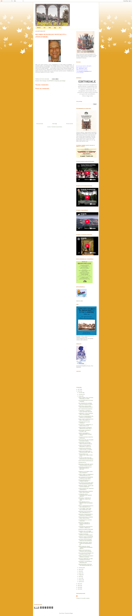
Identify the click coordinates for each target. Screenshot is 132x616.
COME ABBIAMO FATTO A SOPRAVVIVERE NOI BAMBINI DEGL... (86, 503)
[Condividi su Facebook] (56, 79)
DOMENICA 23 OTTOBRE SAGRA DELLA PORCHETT (85, 472)
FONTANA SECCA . (82, 462)
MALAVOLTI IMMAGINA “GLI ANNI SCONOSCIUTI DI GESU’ (86, 559)
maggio (80, 574)
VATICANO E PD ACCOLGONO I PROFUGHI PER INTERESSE (85, 540)
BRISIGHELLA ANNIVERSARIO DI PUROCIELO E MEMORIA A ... (86, 515)
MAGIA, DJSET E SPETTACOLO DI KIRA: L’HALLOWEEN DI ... (86, 420)
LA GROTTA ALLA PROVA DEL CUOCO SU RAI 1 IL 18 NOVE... (86, 449)
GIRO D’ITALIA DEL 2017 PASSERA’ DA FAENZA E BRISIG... (86, 440)
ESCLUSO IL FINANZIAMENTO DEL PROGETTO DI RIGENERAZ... (86, 417)
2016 (79, 391)
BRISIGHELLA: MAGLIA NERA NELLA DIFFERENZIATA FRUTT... (86, 407)
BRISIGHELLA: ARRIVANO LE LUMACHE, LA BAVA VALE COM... (85, 499)
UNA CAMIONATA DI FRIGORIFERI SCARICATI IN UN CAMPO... (86, 478)
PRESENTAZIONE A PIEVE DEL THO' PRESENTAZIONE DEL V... (86, 565)
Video (50, 27)
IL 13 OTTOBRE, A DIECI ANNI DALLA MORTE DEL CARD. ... (85, 509)
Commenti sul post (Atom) (57, 126)
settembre (81, 567)
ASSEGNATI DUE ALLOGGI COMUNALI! (84, 422)
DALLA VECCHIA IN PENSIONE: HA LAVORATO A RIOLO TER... (86, 554)
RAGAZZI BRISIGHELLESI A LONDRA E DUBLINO (84, 481)
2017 (79, 389)
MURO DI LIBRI (79, 301)
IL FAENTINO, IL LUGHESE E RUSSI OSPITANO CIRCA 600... (86, 411)
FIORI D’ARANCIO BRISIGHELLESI (86, 460)
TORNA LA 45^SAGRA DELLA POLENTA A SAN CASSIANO (85, 551)
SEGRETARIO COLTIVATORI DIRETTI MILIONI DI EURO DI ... (86, 443)
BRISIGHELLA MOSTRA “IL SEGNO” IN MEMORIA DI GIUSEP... (84, 523)
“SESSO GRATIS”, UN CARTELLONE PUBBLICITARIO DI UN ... (86, 455)
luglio (80, 571)
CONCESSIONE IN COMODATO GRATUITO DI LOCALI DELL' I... (86, 428)
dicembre (81, 392)
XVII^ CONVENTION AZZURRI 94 (85, 408)
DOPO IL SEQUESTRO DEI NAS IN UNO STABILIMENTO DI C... (86, 506)
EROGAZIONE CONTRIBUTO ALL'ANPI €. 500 (85, 431)
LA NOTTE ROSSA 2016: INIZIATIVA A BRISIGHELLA (86, 489)
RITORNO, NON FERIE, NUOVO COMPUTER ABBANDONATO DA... (85, 543)
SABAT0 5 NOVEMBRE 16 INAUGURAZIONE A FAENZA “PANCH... (85, 434)
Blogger (71, 613)
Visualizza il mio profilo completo (82, 598)
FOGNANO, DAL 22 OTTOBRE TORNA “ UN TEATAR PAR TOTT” (86, 532)
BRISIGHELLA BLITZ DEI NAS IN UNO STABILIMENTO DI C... (85, 512)
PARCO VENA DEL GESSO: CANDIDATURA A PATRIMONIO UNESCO (85, 547)
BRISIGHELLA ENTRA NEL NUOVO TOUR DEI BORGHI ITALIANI (86, 465)
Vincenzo (39, 27)
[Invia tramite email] (52, 79)
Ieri (60, 27)
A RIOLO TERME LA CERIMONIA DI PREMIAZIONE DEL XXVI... (86, 475)
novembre (81, 394)
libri (45, 27)
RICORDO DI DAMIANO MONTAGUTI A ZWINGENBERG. (86, 535)
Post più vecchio (69, 123)
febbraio (80, 579)
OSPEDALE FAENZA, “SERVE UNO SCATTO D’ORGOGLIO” (86, 486)
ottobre (80, 396)
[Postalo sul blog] (54, 79)
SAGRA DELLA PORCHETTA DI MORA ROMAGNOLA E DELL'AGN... (85, 468)
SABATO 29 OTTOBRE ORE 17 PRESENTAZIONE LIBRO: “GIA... (86, 452)
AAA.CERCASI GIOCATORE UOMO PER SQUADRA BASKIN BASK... (86, 483)
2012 (79, 589)
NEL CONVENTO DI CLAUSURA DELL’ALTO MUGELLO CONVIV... (86, 404)
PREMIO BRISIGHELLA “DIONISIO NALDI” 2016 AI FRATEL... (86, 492)
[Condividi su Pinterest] (57, 79)
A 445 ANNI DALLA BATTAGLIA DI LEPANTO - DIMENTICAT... (85, 527)
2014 (79, 585)
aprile (80, 576)
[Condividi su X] (55, 79)
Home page (54, 123)
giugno (80, 572)
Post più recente (39, 123)
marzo (80, 578)
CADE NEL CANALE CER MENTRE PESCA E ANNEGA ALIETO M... (86, 537)
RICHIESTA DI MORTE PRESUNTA (86, 529)
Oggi (55, 27)
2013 (79, 587)
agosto (80, 569)
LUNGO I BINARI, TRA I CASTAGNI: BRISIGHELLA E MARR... (86, 398)
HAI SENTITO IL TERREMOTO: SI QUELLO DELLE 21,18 (86, 425)
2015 (79, 583)
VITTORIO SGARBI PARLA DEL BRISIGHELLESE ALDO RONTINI (86, 458)
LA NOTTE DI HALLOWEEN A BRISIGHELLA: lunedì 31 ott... (85, 446)
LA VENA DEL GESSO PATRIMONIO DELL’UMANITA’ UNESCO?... (85, 495)
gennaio (80, 581)
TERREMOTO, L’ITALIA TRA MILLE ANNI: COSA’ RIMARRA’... (86, 414)
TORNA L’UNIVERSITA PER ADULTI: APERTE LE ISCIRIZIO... (86, 556)
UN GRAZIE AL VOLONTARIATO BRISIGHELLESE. (85, 562)
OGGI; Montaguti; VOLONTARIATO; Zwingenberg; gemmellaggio (52, 80)
